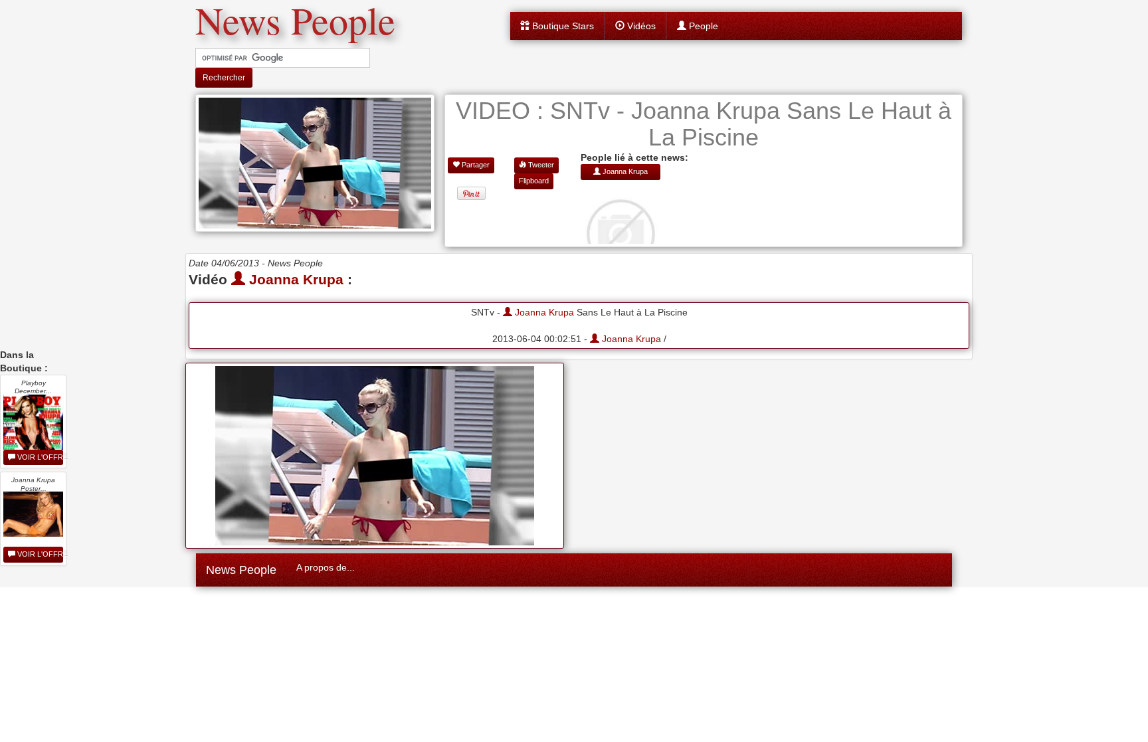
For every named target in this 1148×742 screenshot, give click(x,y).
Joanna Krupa (294, 279)
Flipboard (534, 181)
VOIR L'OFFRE (39, 457)
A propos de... (325, 567)
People (702, 26)
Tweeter (540, 165)
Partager (475, 165)
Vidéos (640, 26)
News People (241, 570)
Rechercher (224, 77)
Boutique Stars (561, 26)
